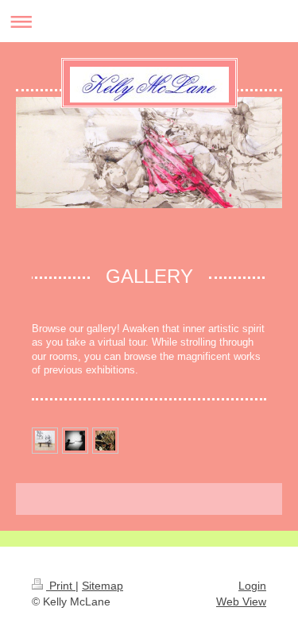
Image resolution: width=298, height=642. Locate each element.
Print (60, 585)
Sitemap (102, 585)
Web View (241, 601)
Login (252, 585)
